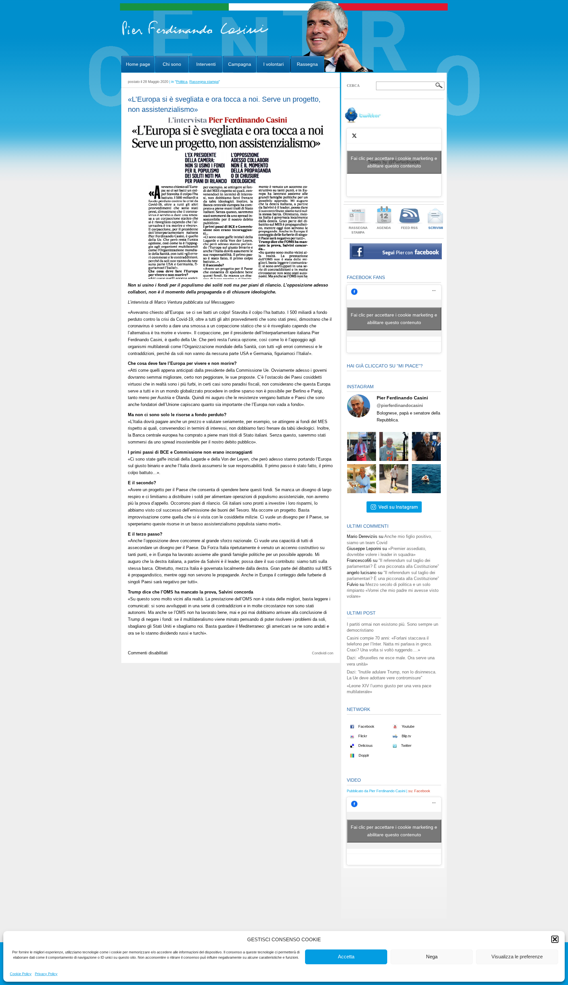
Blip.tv (406, 736)
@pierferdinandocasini (400, 405)
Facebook (365, 726)
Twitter (406, 745)
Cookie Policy (21, 974)
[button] (555, 939)
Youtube (407, 726)
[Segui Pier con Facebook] (396, 257)
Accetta (346, 956)
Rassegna (307, 64)
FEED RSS (409, 228)
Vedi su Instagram (398, 507)
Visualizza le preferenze (517, 956)
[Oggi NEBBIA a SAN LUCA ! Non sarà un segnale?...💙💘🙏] (393, 446)
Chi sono (172, 64)
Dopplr (363, 755)
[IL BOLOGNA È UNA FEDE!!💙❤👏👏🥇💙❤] (361, 446)
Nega (432, 956)
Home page (138, 64)
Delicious (365, 745)
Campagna (239, 64)
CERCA (353, 86)
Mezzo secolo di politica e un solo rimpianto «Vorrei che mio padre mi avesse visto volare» (392, 590)
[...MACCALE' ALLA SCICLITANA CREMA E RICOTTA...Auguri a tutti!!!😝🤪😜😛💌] (361, 478)
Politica (181, 82)
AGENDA (384, 228)
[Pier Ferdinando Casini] (195, 35)
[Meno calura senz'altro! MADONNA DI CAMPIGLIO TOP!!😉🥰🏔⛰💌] (426, 446)
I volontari (273, 64)
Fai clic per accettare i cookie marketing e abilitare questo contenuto (394, 162)
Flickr (362, 736)
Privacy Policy (46, 974)
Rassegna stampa (204, 82)
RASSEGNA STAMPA (358, 230)
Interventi (206, 64)
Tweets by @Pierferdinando (394, 162)
